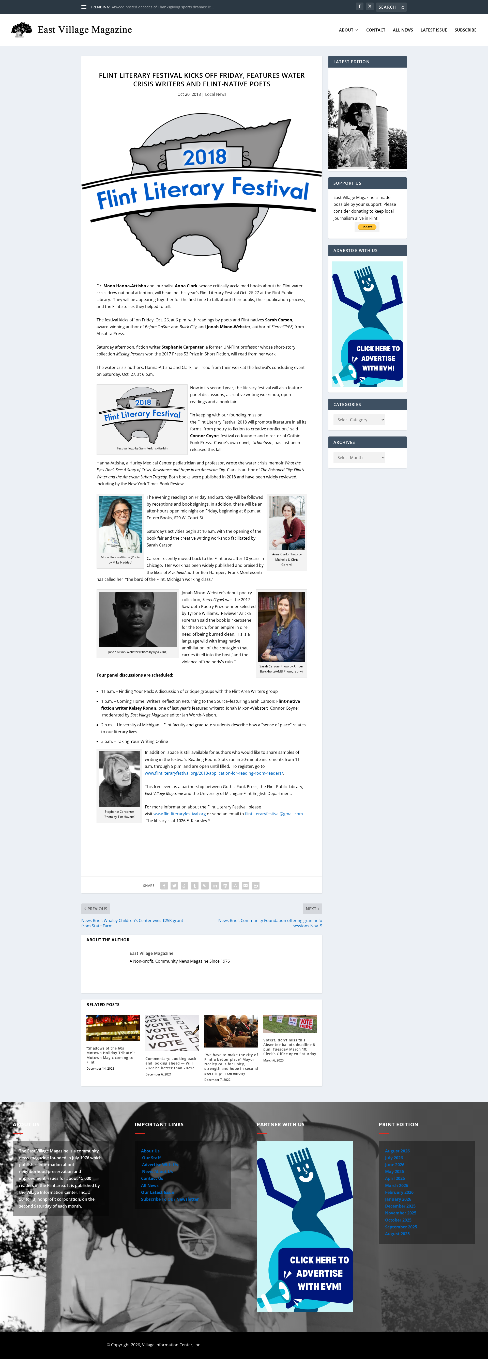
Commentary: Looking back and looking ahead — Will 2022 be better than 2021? (170, 1063)
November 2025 (400, 1213)
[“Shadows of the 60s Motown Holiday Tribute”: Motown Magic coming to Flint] (113, 1028)
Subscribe (466, 30)
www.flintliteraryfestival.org (180, 814)
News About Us (157, 1171)
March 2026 (396, 1185)
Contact (375, 30)
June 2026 (394, 1164)
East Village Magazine (152, 953)
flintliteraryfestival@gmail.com (274, 814)
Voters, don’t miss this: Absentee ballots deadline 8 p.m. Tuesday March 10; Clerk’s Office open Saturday (289, 1047)
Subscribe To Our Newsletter (170, 1199)
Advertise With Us (159, 1164)
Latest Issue (434, 30)
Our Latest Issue (157, 1192)
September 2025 (401, 1227)
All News (403, 30)
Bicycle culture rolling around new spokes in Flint (154, 7)
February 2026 (399, 1192)
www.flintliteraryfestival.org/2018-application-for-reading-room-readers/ (214, 773)
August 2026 (397, 1151)
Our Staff (151, 1158)
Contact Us (152, 1178)
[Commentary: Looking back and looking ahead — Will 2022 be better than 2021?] (172, 1033)
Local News (215, 94)
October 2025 (398, 1220)
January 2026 (398, 1199)
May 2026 (394, 1171)
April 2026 (395, 1178)
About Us (150, 1151)
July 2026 (394, 1158)
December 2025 (400, 1206)
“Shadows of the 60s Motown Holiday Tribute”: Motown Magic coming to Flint (110, 1055)
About (346, 30)
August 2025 (397, 1234)
